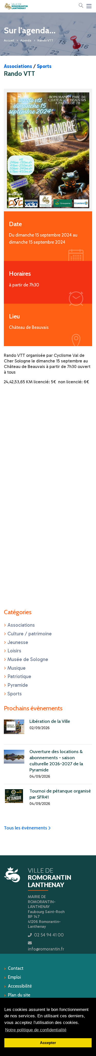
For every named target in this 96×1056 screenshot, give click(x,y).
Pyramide (17, 685)
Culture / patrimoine (29, 634)
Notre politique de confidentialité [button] (35, 1030)
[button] (81, 6)
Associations (18, 66)
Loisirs (14, 651)
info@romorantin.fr (46, 948)
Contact (15, 968)
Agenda (25, 40)
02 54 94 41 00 (49, 934)
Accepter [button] (48, 1042)
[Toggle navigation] (89, 6)
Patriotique (19, 676)
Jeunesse (17, 642)
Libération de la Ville (49, 721)
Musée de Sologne (27, 659)
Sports (44, 66)
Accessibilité (20, 986)
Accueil (9, 40)
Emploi (14, 977)
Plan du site (19, 995)
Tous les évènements (27, 828)
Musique (16, 668)
